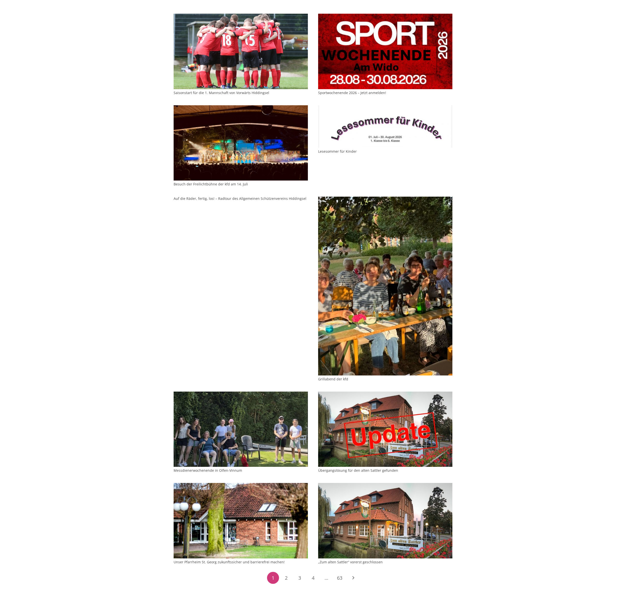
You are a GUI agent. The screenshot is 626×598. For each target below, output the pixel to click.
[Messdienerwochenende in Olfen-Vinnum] (241, 394)
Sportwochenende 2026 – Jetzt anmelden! (352, 92)
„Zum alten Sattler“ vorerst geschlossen (350, 562)
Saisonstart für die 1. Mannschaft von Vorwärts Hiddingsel (221, 92)
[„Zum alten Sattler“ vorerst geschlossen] (385, 485)
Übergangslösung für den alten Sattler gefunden (358, 470)
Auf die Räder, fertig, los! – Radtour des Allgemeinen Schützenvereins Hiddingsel (240, 198)
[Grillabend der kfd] (385, 199)
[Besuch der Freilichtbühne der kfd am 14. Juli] (241, 108)
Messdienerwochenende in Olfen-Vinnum (208, 470)
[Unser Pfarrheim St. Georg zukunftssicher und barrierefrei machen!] (241, 485)
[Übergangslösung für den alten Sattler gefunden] (385, 394)
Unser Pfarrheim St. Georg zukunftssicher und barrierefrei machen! (229, 562)
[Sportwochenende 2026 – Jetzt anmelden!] (385, 16)
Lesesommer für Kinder (337, 151)
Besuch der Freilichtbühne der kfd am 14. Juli (211, 184)
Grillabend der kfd (333, 379)
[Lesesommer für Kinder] (385, 108)
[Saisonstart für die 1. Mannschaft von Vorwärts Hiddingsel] (241, 16)
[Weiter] (353, 578)
